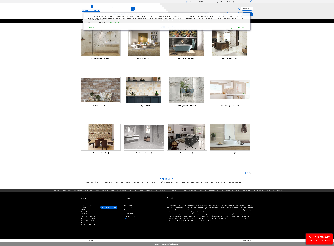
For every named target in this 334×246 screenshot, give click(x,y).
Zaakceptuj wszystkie (239, 27)
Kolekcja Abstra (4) (144, 58)
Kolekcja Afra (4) (144, 106)
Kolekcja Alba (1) (230, 153)
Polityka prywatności (89, 216)
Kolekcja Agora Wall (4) (230, 106)
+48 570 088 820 (224, 2)
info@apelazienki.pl (240, 2)
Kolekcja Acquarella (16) (187, 58)
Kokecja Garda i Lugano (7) (101, 58)
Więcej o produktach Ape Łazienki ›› (167, 244)
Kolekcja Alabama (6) (144, 153)
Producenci (85, 210)
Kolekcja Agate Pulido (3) (186, 106)
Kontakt (84, 214)
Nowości (84, 208)
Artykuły (84, 222)
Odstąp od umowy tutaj (109, 207)
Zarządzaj (92, 27)
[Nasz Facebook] (251, 1)
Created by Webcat (246, 240)
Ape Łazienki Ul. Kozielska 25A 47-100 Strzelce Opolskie (131, 208)
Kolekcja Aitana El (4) (101, 153)
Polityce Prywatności (114, 22)
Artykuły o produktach (89, 224)
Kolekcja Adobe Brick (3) (101, 106)
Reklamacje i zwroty (88, 220)
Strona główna (87, 206)
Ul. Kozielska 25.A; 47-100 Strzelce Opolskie (201, 2)
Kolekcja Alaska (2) (187, 153)
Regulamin (85, 212)
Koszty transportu (88, 218)
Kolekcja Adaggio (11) (230, 58)
